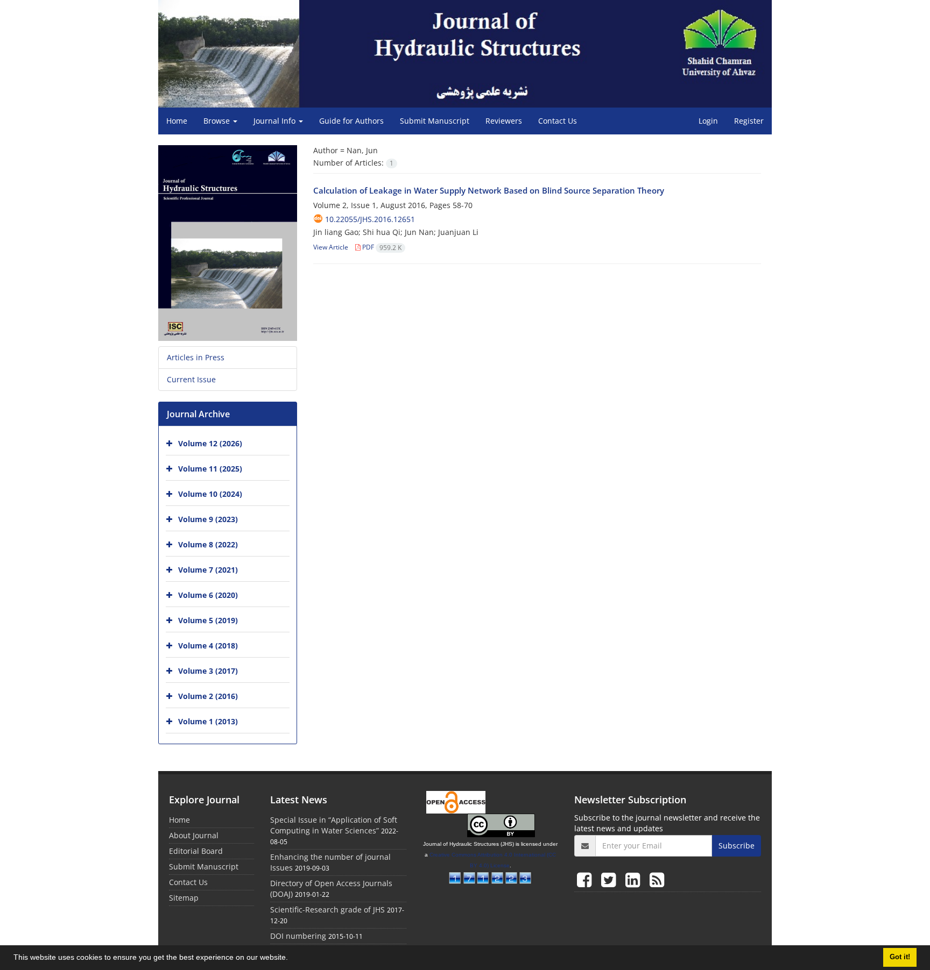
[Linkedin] (635, 879)
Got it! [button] (900, 957)
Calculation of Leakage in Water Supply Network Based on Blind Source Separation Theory (488, 190)
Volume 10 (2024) (210, 494)
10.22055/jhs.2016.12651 (370, 219)
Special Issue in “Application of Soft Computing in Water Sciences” (333, 825)
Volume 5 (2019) (208, 620)
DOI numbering (298, 936)
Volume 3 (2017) (208, 671)
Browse (217, 121)
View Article (330, 247)
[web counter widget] (490, 877)
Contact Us (557, 121)
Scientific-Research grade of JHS (327, 909)
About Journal (194, 835)
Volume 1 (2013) (208, 721)
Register (749, 121)
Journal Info (275, 121)
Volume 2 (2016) (208, 696)
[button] (291, 958)
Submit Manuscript (434, 121)
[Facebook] (586, 879)
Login (708, 121)
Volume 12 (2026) (210, 443)
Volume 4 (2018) (208, 645)
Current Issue (191, 379)
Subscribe (736, 845)
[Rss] (657, 879)
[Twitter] (610, 879)
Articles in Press (195, 357)
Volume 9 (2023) (208, 519)
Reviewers (503, 121)
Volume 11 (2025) (210, 468)
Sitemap (184, 898)
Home (176, 121)
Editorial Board (196, 851)
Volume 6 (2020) (208, 595)
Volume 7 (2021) (208, 570)
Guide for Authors (351, 121)
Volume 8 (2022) (208, 544)
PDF (381, 247)
